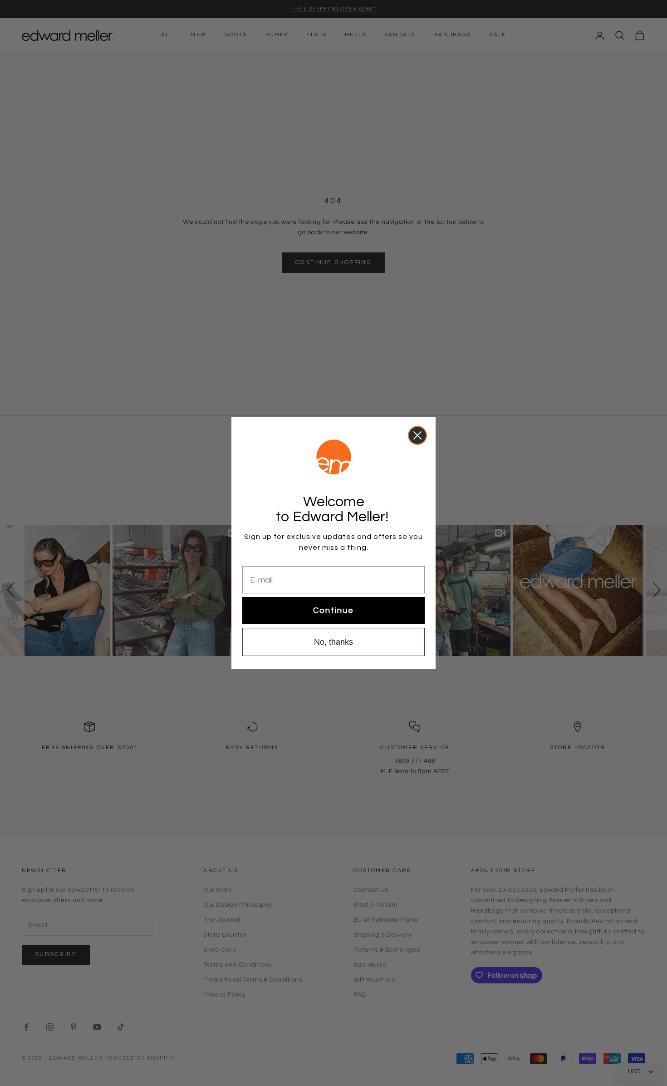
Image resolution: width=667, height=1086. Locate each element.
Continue (333, 610)
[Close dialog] (417, 435)
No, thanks (333, 642)
